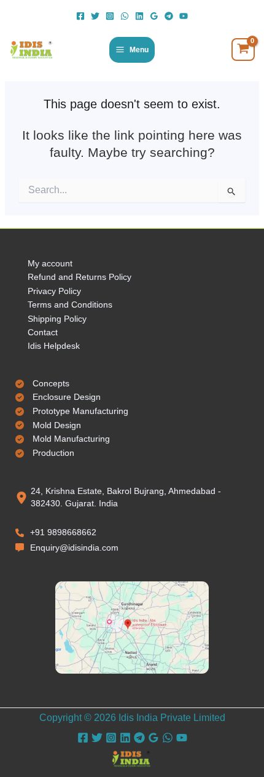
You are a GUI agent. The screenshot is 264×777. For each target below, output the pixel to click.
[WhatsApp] (124, 16)
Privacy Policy (54, 291)
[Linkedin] (139, 16)
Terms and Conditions (70, 304)
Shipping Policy (57, 319)
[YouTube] (183, 16)
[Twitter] (95, 16)
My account (50, 263)
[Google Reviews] (154, 16)
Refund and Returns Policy (79, 277)
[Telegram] (169, 16)
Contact (43, 332)
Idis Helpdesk (54, 346)
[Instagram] (110, 16)
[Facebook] (80, 16)
